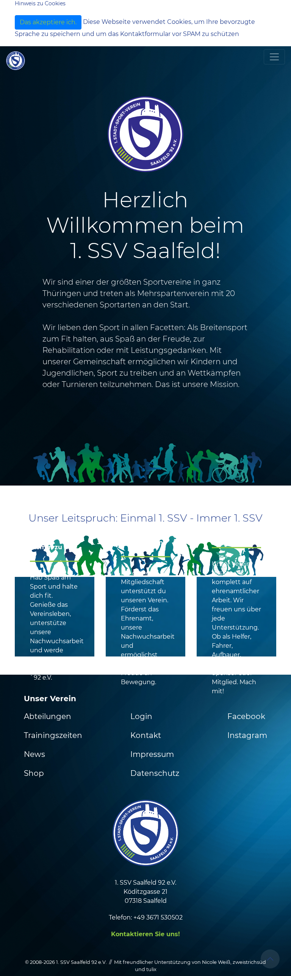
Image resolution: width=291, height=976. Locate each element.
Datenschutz (154, 773)
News (34, 754)
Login (141, 716)
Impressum (152, 754)
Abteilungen (47, 716)
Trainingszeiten (53, 735)
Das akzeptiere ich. (48, 22)
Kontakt (145, 735)
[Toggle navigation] (274, 56)
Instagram (247, 735)
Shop (34, 773)
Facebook (246, 716)
